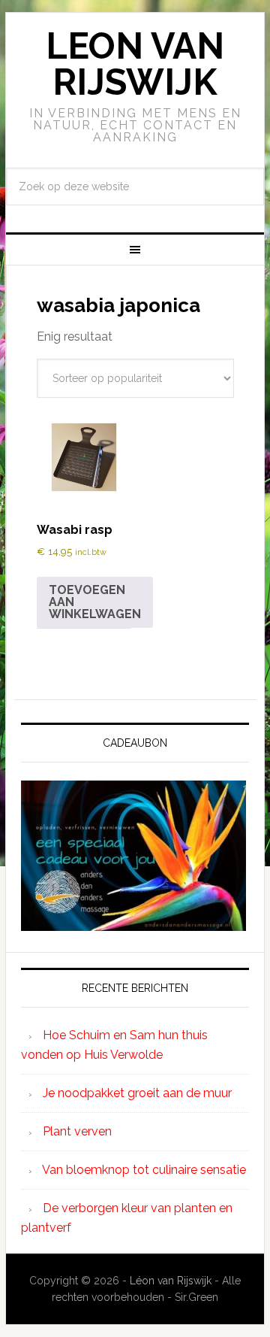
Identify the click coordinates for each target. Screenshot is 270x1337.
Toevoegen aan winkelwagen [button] (95, 602)
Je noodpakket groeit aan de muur (137, 1093)
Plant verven (77, 1131)
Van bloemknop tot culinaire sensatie (144, 1170)
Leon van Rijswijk (135, 64)
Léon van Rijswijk (171, 1281)
